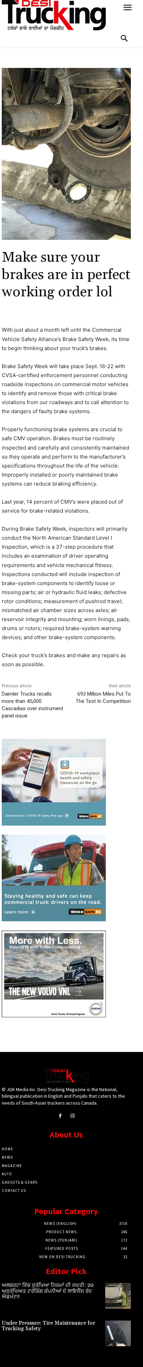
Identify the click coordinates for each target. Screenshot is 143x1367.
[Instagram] (72, 1116)
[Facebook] (60, 1116)
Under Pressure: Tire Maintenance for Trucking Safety (48, 1326)
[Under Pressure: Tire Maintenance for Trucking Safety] (118, 1333)
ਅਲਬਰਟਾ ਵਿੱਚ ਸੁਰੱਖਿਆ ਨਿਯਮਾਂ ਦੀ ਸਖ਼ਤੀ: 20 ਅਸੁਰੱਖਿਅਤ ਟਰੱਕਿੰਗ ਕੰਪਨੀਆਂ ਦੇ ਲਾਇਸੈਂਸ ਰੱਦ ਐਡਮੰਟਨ (48, 1291)
